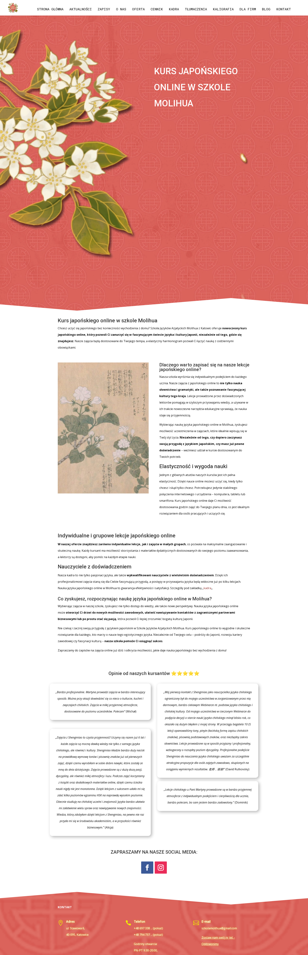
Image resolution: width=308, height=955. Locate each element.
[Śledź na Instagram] (161, 867)
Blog (266, 9)
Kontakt (283, 9)
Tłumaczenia (196, 9)
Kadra (174, 9)
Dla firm (248, 9)
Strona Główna (50, 9)
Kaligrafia (223, 9)
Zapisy (104, 9)
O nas (121, 9)
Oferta (138, 9)
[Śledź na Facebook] (147, 867)
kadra (207, 588)
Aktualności (80, 9)
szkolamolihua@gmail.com (219, 928)
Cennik (157, 9)
